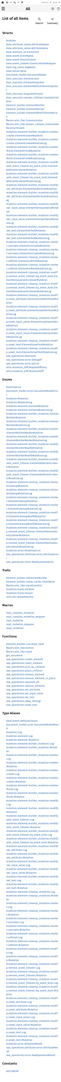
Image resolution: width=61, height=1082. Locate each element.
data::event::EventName (19, 55)
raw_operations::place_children (24, 670)
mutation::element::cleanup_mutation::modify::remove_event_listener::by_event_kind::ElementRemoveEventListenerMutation (32, 276)
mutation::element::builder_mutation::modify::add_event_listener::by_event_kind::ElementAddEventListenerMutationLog (32, 177)
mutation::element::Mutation (22, 739)
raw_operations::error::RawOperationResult (30, 1055)
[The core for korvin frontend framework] (9, 2)
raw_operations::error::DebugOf (24, 359)
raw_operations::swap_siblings (23, 701)
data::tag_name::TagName (21, 67)
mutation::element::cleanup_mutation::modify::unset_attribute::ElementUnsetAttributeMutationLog (32, 310)
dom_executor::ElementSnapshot (25, 82)
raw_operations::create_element (24, 659)
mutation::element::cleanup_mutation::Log (30, 891)
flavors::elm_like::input (19, 651)
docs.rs (45, 2)
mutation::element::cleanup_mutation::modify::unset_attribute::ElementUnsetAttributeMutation (32, 299)
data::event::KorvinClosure (21, 59)
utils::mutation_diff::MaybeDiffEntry (26, 367)
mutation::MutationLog (19, 402)
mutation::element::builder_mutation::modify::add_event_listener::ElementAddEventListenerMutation (32, 463)
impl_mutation (14, 620)
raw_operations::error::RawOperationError (30, 561)
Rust (55, 2)
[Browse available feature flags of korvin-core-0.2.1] (22, 2)
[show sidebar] (3, 8)
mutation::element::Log (19, 736)
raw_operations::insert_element (24, 663)
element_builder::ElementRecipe (25, 108)
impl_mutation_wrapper (20, 624)
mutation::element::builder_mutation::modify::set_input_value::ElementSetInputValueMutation (32, 207)
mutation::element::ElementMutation (27, 406)
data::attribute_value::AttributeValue (27, 48)
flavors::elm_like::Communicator (24, 120)
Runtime (11, 40)
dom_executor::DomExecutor (22, 78)
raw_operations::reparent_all (22, 682)
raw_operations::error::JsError (22, 363)
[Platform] (16, 2)
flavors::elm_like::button (20, 647)
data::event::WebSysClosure (22, 720)
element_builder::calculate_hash (25, 644)
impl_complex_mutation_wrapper (25, 616)
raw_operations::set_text (20, 697)
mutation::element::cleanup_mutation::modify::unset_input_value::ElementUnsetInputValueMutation (32, 321)
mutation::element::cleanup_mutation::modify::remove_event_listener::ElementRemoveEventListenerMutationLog (32, 543)
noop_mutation (15, 628)
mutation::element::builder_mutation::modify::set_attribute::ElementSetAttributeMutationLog (32, 196)
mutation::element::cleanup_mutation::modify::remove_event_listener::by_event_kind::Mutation (32, 990)
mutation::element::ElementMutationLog (29, 409)
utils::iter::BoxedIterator (20, 596)
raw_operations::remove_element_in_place (31, 678)
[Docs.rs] (2, 2)
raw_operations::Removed (21, 355)
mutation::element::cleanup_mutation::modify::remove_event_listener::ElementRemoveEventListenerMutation (32, 531)
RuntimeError (13, 387)
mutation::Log (14, 732)
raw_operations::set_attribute (23, 689)
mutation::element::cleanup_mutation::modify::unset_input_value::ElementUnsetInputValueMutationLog (32, 333)
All (28, 9)
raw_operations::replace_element (25, 685)
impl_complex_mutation (20, 612)
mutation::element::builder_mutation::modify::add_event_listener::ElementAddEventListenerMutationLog (32, 474)
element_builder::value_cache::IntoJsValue (30, 581)
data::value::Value (16, 71)
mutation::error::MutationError (23, 550)
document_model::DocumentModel (26, 74)
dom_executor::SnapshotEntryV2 (24, 93)
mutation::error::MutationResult (24, 1043)
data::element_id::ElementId (22, 52)
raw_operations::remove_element (25, 674)
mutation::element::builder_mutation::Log (30, 743)
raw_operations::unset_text (21, 704)
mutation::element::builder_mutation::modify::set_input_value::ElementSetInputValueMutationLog (32, 219)
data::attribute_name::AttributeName (27, 44)
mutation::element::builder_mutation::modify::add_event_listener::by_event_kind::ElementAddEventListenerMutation (32, 166)
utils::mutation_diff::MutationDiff (24, 371)
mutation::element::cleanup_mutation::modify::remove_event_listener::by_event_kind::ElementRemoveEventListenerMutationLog (32, 287)
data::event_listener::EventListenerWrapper (31, 63)
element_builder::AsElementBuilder (26, 577)
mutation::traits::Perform (20, 589)
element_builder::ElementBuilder (25, 105)
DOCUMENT (12, 1071)
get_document (14, 655)
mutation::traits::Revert (19, 593)
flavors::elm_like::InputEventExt (24, 585)
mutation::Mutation (17, 398)
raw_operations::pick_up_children (25, 666)
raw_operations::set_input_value (24, 693)
